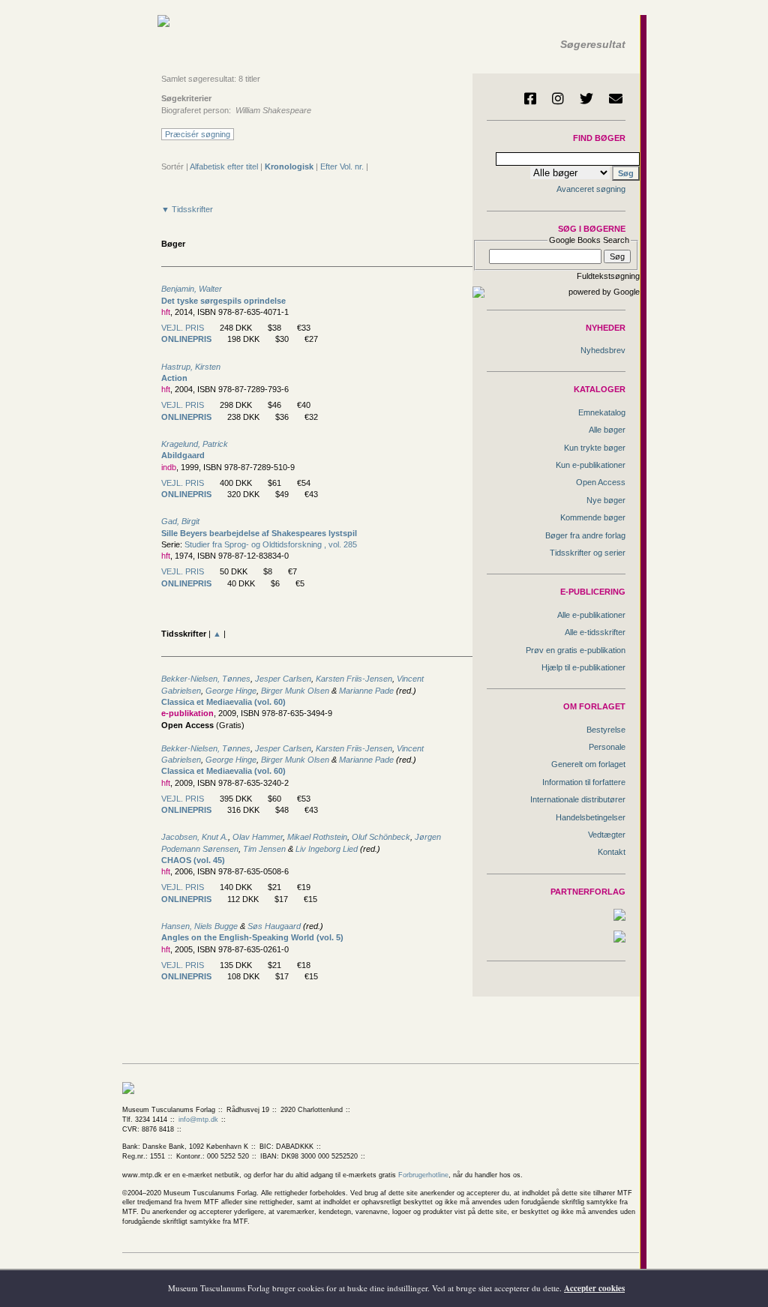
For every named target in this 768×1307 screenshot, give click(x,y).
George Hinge (231, 690)
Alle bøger (607, 429)
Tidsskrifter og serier (588, 552)
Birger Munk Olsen (295, 690)
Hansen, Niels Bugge (199, 926)
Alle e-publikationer (591, 614)
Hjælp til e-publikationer (584, 667)
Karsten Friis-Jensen (354, 678)
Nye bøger (606, 500)
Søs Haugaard (274, 926)
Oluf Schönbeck (381, 836)
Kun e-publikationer (591, 464)
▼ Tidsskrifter (187, 209)
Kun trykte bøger (595, 447)
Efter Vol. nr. (342, 166)
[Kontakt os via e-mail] (616, 98)
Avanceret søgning (591, 188)
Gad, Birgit (180, 521)
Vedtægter (607, 834)
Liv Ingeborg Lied (327, 848)
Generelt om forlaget (588, 764)
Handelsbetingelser (591, 817)
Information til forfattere (584, 782)
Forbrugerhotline (423, 1175)
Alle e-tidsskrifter (595, 632)
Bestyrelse (606, 729)
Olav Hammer (257, 836)
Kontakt (612, 851)
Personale (607, 746)
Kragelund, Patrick (194, 443)
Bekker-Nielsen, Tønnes (205, 678)
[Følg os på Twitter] (586, 98)
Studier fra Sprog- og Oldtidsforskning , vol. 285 (270, 544)
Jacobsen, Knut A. (194, 836)
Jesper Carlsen (283, 678)
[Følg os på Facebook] (530, 98)
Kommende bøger (593, 517)
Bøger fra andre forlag (585, 535)
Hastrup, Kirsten (190, 366)
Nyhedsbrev (603, 350)
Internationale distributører (578, 799)
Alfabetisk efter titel (224, 166)
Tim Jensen (264, 848)
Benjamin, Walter (191, 288)
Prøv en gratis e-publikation (576, 650)
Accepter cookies (594, 1288)
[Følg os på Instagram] (558, 98)
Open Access (601, 482)
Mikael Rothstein (317, 836)
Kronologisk (289, 166)
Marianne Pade (366, 690)
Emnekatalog (602, 412)
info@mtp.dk (198, 1119)
